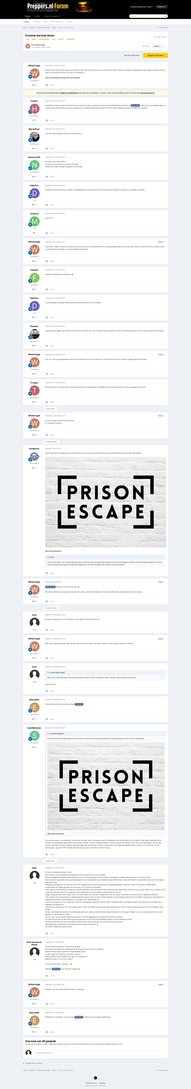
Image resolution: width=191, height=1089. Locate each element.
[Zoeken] (165, 16)
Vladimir (34, 326)
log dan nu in (87, 1044)
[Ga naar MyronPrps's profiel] (35, 137)
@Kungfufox (50, 587)
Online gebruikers (57, 22)
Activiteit (37, 16)
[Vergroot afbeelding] (83, 73)
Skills (48, 47)
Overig (27, 16)
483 (35, 85)
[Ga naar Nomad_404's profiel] (35, 165)
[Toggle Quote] (48, 557)
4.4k (35, 148)
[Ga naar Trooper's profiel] (35, 390)
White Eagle (40, 45)
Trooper (34, 383)
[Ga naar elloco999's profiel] (35, 707)
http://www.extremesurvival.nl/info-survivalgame (62, 77)
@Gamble (79, 704)
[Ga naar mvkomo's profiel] (35, 221)
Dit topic (157, 16)
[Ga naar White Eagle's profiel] (27, 46)
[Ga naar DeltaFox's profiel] (35, 193)
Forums (26, 22)
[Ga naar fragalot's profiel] (35, 278)
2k (35, 120)
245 (35, 719)
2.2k (35, 468)
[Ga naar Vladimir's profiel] (35, 334)
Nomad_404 (34, 157)
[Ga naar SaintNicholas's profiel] (35, 736)
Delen (146, 46)
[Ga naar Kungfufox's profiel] (35, 456)
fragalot (34, 270)
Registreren (162, 7)
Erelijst (69, 22)
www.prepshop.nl (147, 93)
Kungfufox (34, 448)
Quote (52, 85)
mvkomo (34, 213)
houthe (34, 101)
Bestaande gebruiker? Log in (141, 7)
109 (35, 747)
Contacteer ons (91, 1083)
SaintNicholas (34, 728)
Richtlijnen (36, 22)
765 (35, 176)
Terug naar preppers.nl (52, 16)
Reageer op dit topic (155, 55)
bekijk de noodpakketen (69, 93)
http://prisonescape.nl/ (53, 551)
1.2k (35, 289)
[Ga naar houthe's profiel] (35, 109)
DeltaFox (34, 185)
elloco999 (34, 700)
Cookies (102, 1083)
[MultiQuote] (46, 85)
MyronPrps (34, 129)
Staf (45, 22)
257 (35, 402)
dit (58, 331)
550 (35, 205)
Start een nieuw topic (131, 55)
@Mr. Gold (135, 105)
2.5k (35, 345)
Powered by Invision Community (95, 1086)
